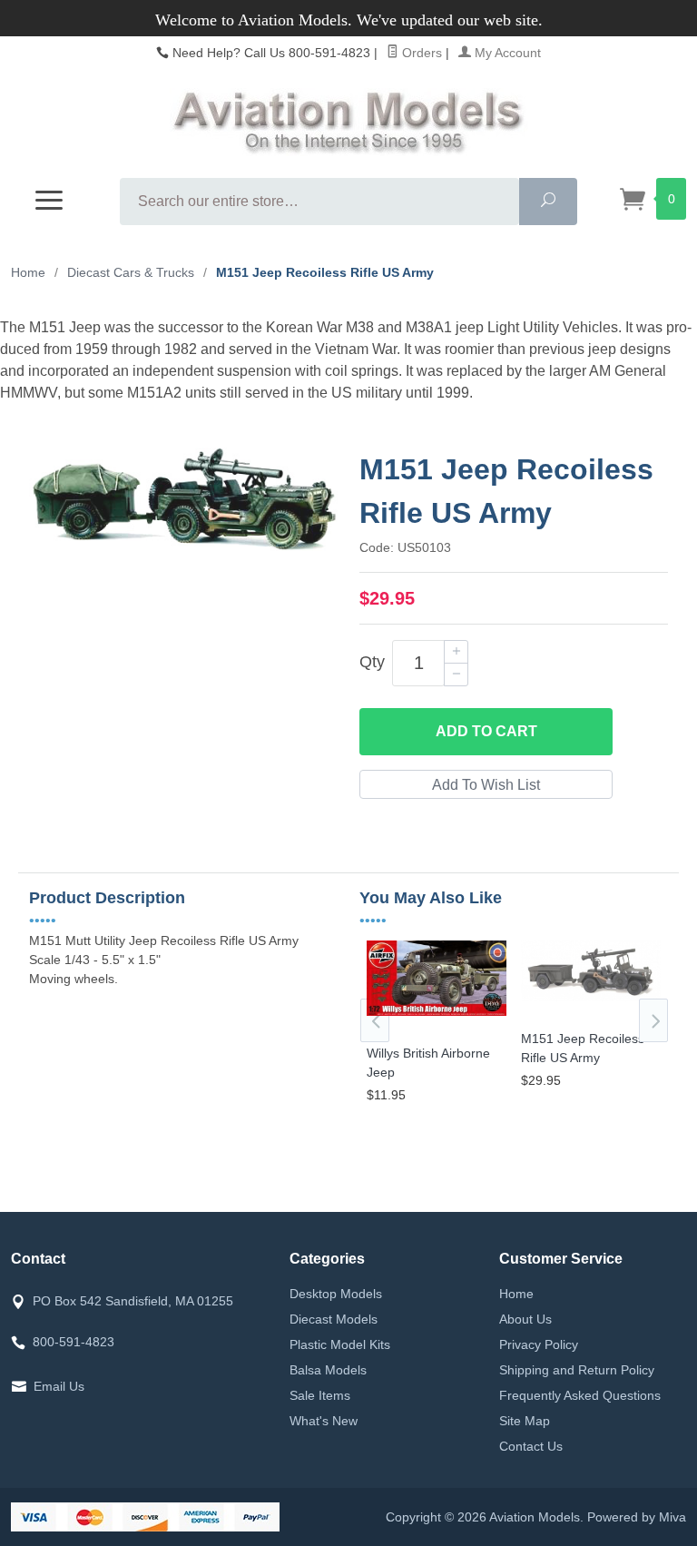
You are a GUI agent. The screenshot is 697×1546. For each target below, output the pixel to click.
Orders (420, 52)
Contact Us (531, 1446)
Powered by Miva (636, 1517)
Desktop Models (336, 1293)
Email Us (59, 1386)
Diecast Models (334, 1319)
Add (486, 731)
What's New (324, 1420)
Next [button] (653, 1020)
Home (28, 272)
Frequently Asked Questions (580, 1395)
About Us (525, 1319)
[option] (436, 1024)
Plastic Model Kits (340, 1344)
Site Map (524, 1420)
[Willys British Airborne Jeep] (436, 1016)
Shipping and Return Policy (576, 1370)
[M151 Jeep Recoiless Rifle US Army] (591, 1002)
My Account (506, 52)
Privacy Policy (538, 1344)
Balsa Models (328, 1370)
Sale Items (320, 1395)
